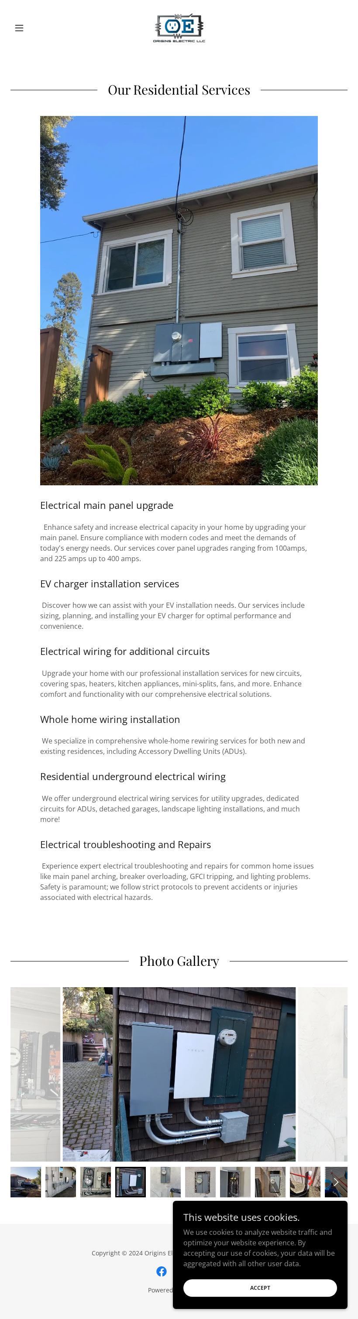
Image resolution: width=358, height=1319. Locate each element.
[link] (179, 27)
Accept (260, 1288)
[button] (35, 28)
